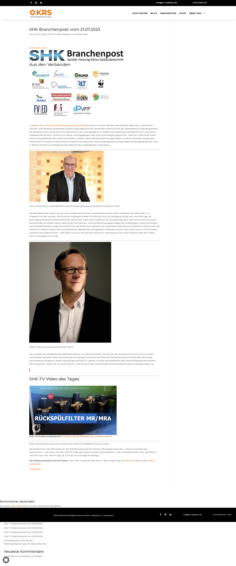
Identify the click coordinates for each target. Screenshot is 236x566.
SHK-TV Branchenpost (59, 34)
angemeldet (16, 506)
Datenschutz (108, 515)
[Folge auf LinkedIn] (41, 3)
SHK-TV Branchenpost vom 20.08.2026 (23, 536)
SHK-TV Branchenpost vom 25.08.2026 (23, 524)
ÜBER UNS (195, 13)
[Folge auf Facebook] (31, 3)
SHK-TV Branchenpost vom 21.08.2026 (23, 532)
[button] (6, 560)
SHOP (182, 13)
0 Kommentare (80, 34)
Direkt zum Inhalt (38, 48)
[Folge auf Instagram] (36, 3)
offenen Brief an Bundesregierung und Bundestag (63, 125)
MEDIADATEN (168, 13)
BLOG (154, 13)
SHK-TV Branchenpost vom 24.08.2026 (23, 528)
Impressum (35, 469)
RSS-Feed (129, 460)
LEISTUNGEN (140, 13)
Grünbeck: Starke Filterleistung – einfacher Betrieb (87, 436)
